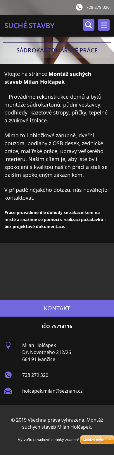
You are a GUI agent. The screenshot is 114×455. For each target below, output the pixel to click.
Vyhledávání (88, 25)
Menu (104, 25)
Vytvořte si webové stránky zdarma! (48, 439)
